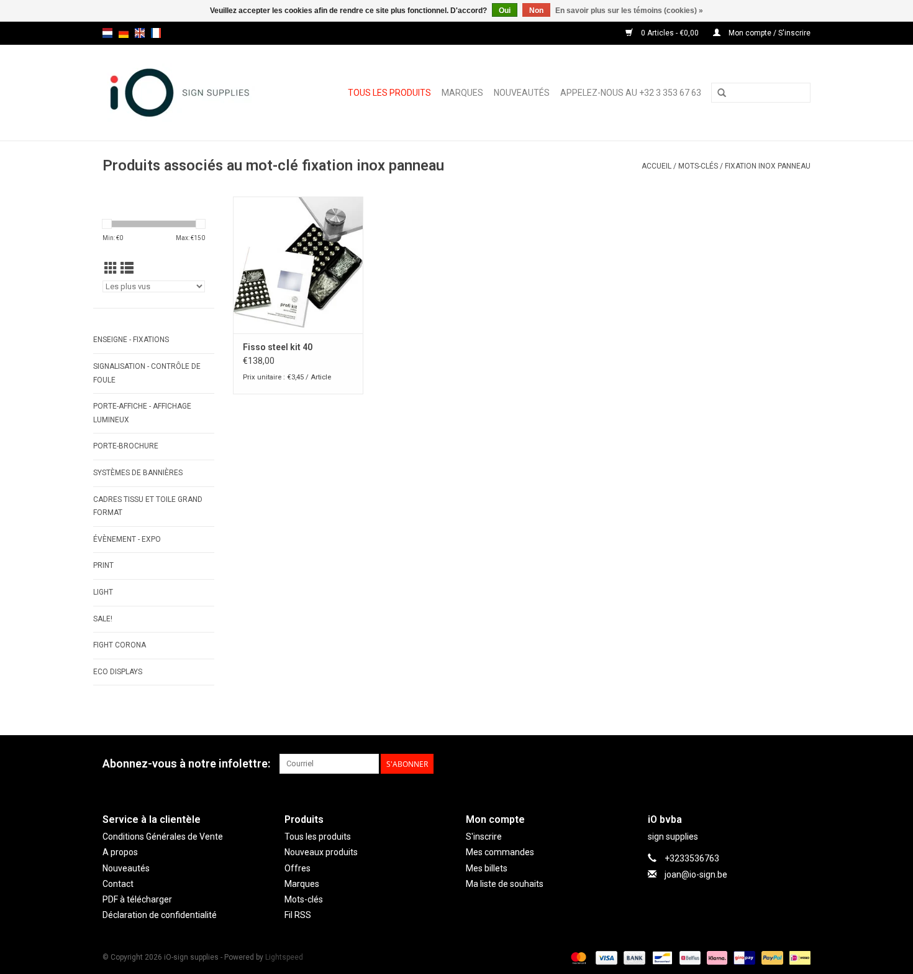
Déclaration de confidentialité (159, 915)
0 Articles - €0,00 (670, 33)
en (140, 33)
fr (156, 33)
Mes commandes (500, 852)
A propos (120, 852)
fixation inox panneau (768, 166)
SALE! (102, 619)
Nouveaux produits (321, 852)
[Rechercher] (721, 93)
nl (107, 33)
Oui (505, 10)
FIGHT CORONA (119, 645)
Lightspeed (284, 957)
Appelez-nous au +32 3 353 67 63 (630, 93)
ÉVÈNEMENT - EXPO (127, 539)
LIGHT (103, 592)
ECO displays (117, 671)
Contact (118, 884)
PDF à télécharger (137, 899)
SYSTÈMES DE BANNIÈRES (138, 472)
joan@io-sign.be (696, 874)
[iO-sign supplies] (189, 92)
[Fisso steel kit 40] (298, 265)
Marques (462, 93)
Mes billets (486, 868)
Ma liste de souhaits (504, 884)
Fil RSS (297, 915)
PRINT (103, 565)
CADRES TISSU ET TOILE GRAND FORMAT (147, 506)
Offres (297, 868)
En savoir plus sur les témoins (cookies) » (629, 10)
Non (536, 10)
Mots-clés (698, 166)
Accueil (656, 166)
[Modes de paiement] (577, 957)
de (124, 33)
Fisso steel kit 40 (277, 347)
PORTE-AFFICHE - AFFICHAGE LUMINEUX (142, 413)
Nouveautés (522, 93)
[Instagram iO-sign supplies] (801, 764)
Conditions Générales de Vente (162, 837)
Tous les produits (389, 93)
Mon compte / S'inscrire (769, 33)
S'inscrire (484, 837)
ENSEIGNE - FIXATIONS (131, 339)
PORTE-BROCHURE (125, 446)
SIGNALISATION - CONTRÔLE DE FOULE (147, 373)
